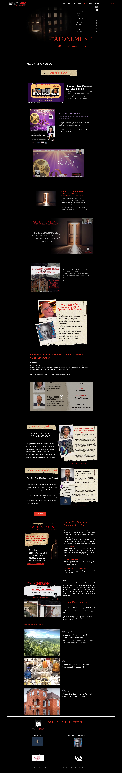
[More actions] (96, 632)
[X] (96, 28)
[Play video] (59, 163)
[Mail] (96, 13)
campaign (45, 484)
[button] (46, 94)
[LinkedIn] (96, 31)
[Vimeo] (96, 20)
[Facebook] (96, 25)
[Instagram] (96, 23)
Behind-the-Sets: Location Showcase (34, 624)
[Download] (96, 10)
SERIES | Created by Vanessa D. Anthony (71, 46)
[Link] (96, 16)
